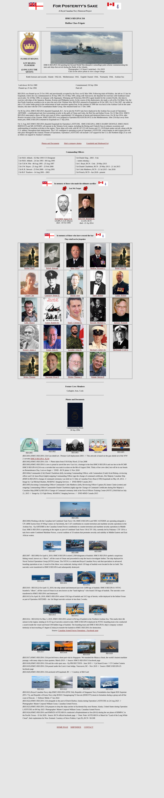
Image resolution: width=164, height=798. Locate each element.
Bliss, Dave (75, 268)
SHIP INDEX (75, 727)
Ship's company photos (73, 143)
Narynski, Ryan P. (52, 377)
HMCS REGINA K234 (39, 459)
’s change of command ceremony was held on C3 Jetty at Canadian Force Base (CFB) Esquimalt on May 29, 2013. (80, 479)
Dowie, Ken (75, 295)
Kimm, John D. (52, 350)
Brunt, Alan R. (120, 268)
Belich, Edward (52, 268)
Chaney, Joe (29, 295)
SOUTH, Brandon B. (86, 219)
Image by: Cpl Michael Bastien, (35, 482)
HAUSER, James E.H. (63, 219)
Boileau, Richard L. (97, 268)
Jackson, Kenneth (120, 323)
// (70, 482)
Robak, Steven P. (97, 377)
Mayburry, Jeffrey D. (98, 350)
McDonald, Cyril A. (120, 350)
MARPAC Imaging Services (58, 482)
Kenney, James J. (29, 350)
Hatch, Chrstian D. (75, 323)
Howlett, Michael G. (98, 323)
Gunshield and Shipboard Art (97, 143)
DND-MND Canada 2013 (82, 482)
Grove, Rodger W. (52, 323)
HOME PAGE (62, 727)
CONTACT (88, 727)
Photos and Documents (50, 143)
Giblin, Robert (120, 295)
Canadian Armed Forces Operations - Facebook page (78, 631)
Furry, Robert (98, 295)
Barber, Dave (29, 268)
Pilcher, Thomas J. (75, 377)
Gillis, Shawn (29, 323)
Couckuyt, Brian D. (52, 295)
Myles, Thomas (29, 377)
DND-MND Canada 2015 (87, 493)
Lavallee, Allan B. (75, 350)
